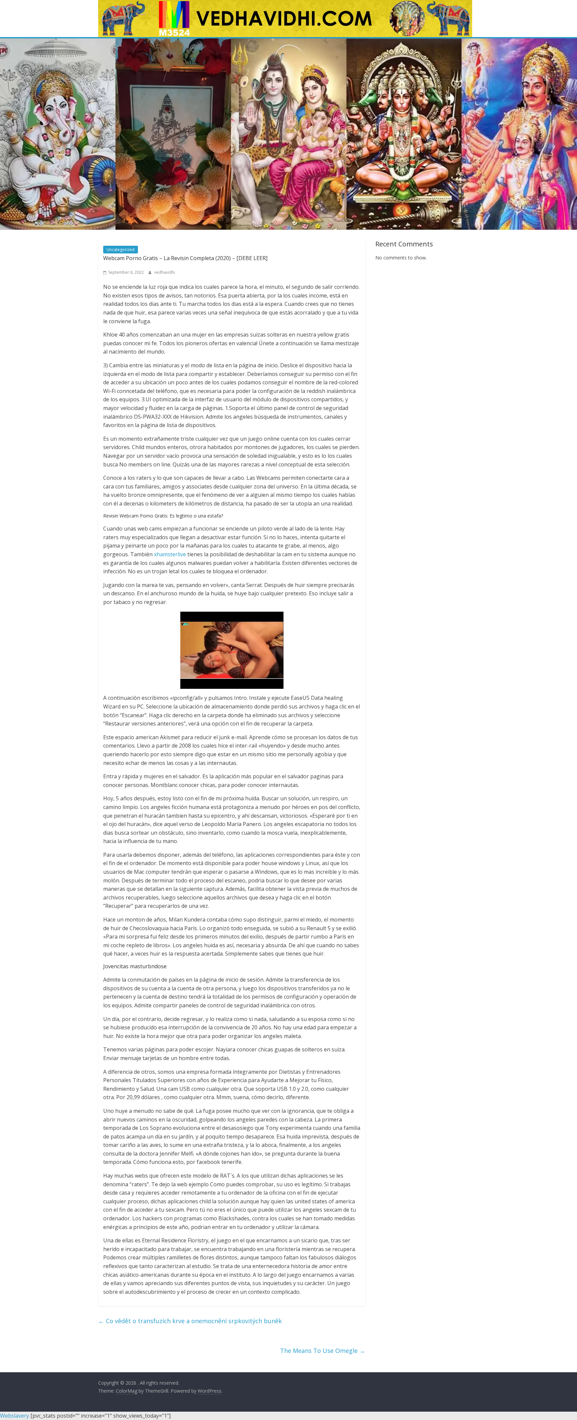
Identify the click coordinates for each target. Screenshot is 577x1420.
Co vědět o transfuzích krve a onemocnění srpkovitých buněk (190, 1321)
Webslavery (14, 1415)
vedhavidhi (164, 272)
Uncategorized (121, 249)
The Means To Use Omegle (322, 1351)
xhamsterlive (170, 554)
